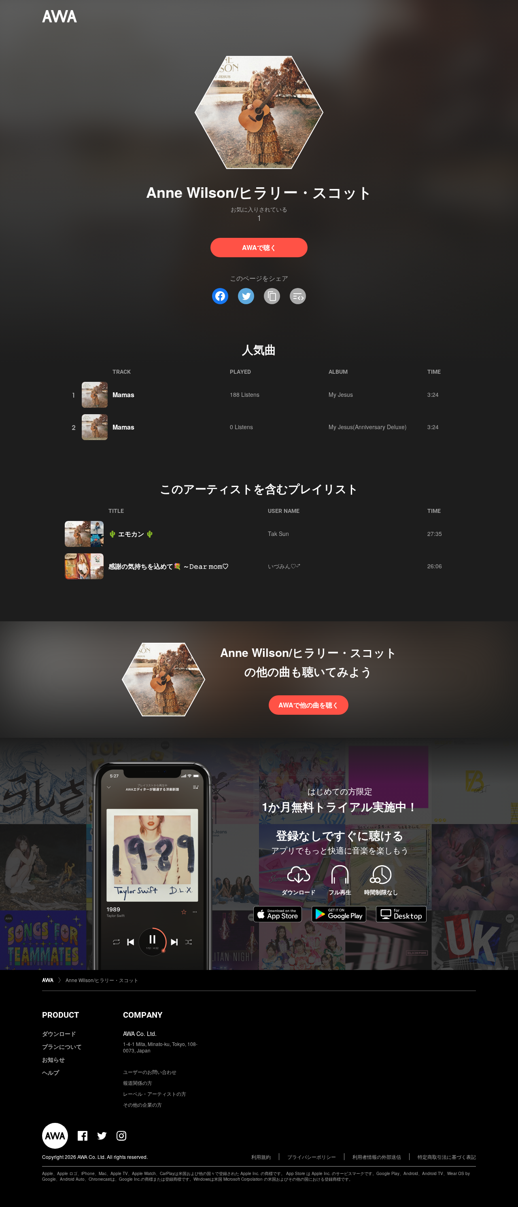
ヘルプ (50, 1072)
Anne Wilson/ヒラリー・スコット (102, 979)
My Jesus (341, 394)
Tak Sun (278, 533)
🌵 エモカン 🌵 (131, 533)
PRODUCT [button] (60, 1015)
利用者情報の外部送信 (376, 1156)
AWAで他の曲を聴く (308, 704)
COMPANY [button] (142, 1015)
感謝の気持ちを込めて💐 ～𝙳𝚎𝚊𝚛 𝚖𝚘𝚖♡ (168, 566)
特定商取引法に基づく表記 (447, 1156)
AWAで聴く (259, 247)
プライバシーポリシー (311, 1156)
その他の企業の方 (142, 1104)
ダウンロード (59, 1033)
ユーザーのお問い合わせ (149, 1071)
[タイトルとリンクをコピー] (272, 296)
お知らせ (53, 1059)
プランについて (62, 1046)
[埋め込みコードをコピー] (298, 296)
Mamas (123, 394)
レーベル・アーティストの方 (154, 1093)
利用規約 (261, 1156)
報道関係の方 (137, 1082)
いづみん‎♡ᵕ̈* (284, 566)
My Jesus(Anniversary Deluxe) (368, 427)
